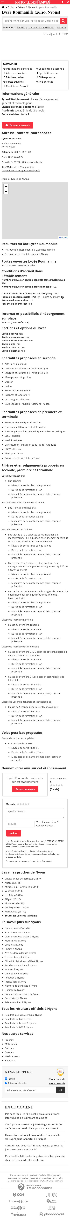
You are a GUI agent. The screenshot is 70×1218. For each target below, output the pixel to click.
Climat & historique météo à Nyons (24, 961)
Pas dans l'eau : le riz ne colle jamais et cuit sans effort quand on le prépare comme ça (32, 1116)
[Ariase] (18, 1214)
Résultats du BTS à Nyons (19, 1027)
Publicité (42, 1175)
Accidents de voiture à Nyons (21, 965)
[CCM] (18, 1195)
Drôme (21, 7)
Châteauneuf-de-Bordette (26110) (23, 878)
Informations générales (19, 68)
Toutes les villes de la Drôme (21, 915)
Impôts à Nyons (13, 948)
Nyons (31, 7)
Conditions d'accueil (17, 86)
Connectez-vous (45, 825)
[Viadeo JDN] (51, 1208)
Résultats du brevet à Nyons (20, 1023)
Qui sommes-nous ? (19, 1175)
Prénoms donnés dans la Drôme (22, 994)
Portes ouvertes (15, 81)
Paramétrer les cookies (40, 1178)
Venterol (61, 27)
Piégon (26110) (13, 899)
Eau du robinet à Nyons (18, 932)
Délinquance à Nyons (16, 973)
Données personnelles (18, 1178)
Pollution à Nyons (14, 977)
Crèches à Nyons (14, 944)
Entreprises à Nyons (16, 998)
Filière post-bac (47, 77)
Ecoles (11, 7)
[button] (6, 186)
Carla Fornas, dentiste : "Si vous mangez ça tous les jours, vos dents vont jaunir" (34, 1147)
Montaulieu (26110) (15, 911)
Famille (11, 1079)
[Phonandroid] (51, 1214)
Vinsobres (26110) (14, 903)
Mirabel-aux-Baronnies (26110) (21, 886)
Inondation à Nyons (15, 981)
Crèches (9, 1048)
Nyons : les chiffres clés (17, 928)
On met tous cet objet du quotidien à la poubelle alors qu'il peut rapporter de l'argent (32, 1137)
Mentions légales (15, 1181)
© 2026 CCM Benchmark (51, 1181)
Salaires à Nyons (14, 969)
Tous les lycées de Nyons (15, 178)
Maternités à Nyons (15, 940)
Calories (9, 1052)
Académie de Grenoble (30, 110)
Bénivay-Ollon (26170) (16, 907)
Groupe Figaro (31, 1181)
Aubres (21, 27)
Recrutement (54, 1175)
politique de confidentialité (40, 861)
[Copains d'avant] (18, 1208)
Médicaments (12, 1056)
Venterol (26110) (13, 890)
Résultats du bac (15, 77)
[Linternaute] (18, 1201)
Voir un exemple (57, 1078)
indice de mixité (51, 296)
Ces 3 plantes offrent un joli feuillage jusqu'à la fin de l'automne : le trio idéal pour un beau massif (33, 1126)
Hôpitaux (10, 1060)
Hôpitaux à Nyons (14, 989)
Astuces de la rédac (17, 1083)
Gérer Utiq (58, 1178)
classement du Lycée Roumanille (37, 249)
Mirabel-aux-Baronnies (41, 27)
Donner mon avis (25, 789)
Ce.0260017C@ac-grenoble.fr (26, 162)
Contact (33, 1175)
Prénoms (9, 1039)
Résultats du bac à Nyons (19, 1019)
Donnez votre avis (19, 125)
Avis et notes (46, 81)
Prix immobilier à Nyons (18, 1002)
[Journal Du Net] (51, 1195)
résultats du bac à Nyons (34, 254)
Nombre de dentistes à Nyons (21, 985)
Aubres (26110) (13, 882)
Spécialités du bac (49, 73)
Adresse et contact (16, 73)
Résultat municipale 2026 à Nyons (23, 1014)
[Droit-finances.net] (51, 1201)
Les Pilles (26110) (14, 895)
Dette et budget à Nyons (18, 957)
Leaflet (64, 237)
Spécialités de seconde (51, 68)
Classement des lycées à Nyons (22, 936)
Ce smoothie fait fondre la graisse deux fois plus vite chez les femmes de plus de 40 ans (35, 1158)
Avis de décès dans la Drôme (20, 952)
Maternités (11, 1044)
